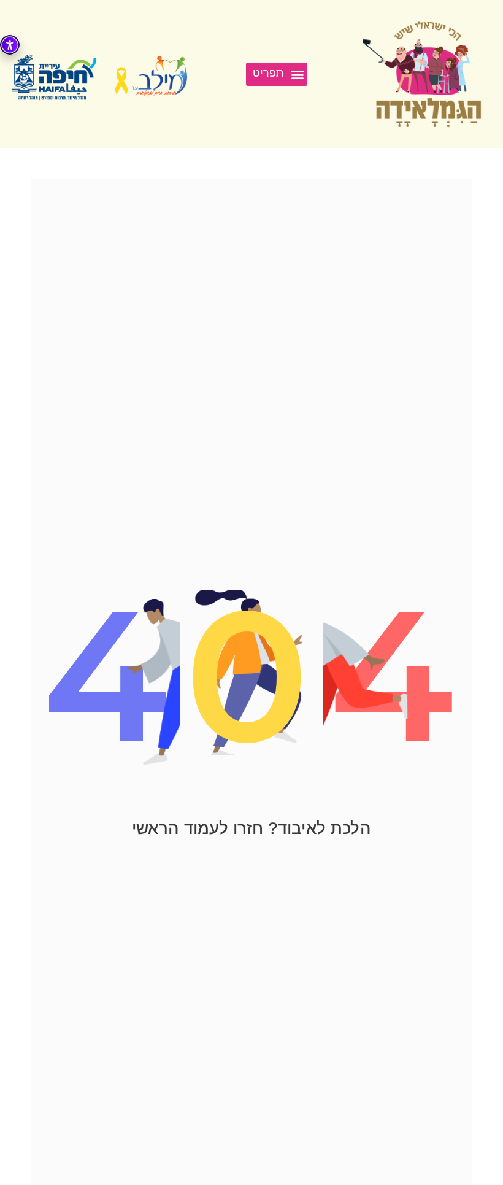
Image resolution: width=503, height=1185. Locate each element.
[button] (276, 74)
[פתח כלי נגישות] (10, 45)
